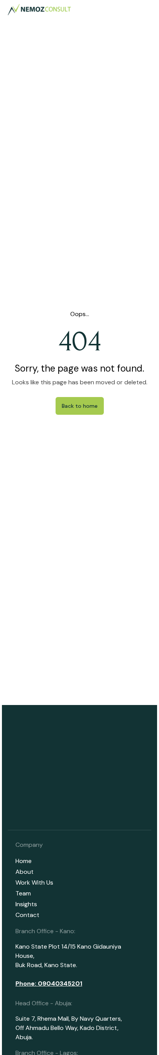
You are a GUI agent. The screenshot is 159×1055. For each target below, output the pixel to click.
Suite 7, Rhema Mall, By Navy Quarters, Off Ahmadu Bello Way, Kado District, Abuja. (68, 1028)
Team (23, 893)
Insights (26, 904)
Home (23, 861)
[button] (146, 9)
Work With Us (34, 882)
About (24, 872)
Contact (27, 915)
